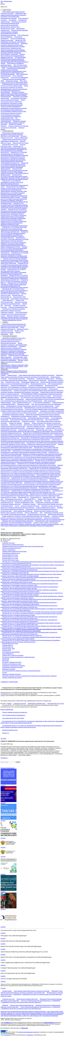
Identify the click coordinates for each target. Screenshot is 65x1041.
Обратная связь (5, 365)
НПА (11, 334)
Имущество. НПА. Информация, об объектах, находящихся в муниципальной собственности (13, 42)
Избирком (5, 322)
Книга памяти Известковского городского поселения (13, 123)
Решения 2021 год (35, 497)
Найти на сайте (21, 1015)
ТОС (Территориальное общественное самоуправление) (10, 119)
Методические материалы (55, 514)
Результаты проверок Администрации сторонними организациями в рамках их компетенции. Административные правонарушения (14, 94)
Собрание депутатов (8, 131)
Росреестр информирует (17, 38)
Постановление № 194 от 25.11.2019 (13, 718)
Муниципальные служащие (55, 992)
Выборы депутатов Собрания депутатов (46, 511)
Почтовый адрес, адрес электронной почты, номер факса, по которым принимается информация (14, 358)
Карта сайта (30, 1015)
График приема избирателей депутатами (14, 139)
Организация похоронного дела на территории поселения (19, 412)
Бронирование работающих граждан (13, 414)
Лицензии (37, 1015)
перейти (3, 785)
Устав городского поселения (16, 378)
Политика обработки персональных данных (13, 1014)
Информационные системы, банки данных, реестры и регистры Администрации (29, 406)
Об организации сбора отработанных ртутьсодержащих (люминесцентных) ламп (13, 110)
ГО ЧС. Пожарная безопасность (21, 402)
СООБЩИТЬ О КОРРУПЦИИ (9, 682)
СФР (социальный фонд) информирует (13, 715)
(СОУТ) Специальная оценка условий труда (51, 412)
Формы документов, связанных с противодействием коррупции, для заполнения (14, 344)
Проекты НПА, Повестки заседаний (48, 499)
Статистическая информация (19, 77)
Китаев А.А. (5, 733)
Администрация (6, 9)
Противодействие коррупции (10, 336)
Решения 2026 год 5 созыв (53, 428)
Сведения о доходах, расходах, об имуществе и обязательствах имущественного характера (14, 318)
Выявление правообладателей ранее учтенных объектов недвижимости (12, 105)
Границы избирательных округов (12, 320)
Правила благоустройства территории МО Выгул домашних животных (13, 56)
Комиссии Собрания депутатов (15, 315)
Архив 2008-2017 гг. (8, 300)
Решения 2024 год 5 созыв (10, 144)
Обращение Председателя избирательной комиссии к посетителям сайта (13, 326)
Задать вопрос (36, 524)
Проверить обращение (12, 366)
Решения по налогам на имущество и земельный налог (18, 657)
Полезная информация (7, 768)
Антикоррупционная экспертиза (36, 514)
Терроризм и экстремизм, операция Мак (52, 411)
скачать (3, 695)
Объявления (4, 372)
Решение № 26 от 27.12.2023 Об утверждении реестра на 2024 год (14, 281)
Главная (3, 375)
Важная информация (7, 371)
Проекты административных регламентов (14, 712)
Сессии (17, 506)
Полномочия (13, 20)
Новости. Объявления (21, 137)
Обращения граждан (11, 81)
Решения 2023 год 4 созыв (10, 643)
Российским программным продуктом (28, 1032)
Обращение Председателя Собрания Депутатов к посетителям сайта (12, 135)
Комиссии (27, 423)
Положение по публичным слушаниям (13, 309)
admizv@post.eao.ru (6, 994)
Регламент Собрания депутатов (11, 662)
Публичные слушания (19, 121)
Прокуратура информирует (18, 385)
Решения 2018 (6, 650)
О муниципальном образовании (15, 68)
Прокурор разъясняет (51, 385)
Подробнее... (4, 758)
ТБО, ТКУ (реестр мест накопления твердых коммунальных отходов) (40, 397)
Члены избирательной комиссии (22, 511)
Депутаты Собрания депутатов (36, 426)
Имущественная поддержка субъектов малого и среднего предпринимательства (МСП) (14, 32)
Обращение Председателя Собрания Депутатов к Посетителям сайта (22, 546)
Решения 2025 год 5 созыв (20, 143)
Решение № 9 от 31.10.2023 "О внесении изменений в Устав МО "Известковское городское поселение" (14, 239)
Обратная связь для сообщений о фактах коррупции (17, 521)
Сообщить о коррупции (17, 365)
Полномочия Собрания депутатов (12, 667)
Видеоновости (23, 371)
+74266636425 (17, 994)
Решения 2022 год (17, 295)
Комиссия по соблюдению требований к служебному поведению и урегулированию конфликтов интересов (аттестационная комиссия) (13, 353)
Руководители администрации (45, 378)
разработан (7, 1035)
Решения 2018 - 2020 (19, 297)
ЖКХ (3, 68)
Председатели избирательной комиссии (14, 324)
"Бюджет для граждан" (15, 124)
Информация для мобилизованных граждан (24, 416)
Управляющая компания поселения (38, 418)
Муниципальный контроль (38, 383)
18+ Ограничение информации (49, 1015)
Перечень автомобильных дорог (18, 307)
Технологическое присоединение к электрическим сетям (11, 117)
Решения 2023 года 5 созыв (44, 430)
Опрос (2, 367)
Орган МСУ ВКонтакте (55, 994)
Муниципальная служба (12, 382)
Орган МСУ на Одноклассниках (39, 994)
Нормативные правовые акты (30, 382)
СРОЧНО (3, 738)
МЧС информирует (14, 372)
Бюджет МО (38, 500)
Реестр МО (7, 305)
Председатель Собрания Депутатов (12, 133)
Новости (15, 371)
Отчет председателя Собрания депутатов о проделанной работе (21, 670)
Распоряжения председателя (19, 298)
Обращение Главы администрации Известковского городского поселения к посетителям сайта (13, 15)
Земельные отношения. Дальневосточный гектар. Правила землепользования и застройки (14, 45)
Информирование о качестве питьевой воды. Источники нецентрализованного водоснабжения (14, 91)
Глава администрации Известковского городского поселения (36, 375)
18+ (2, 2)
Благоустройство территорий (37, 380)
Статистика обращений (11, 367)
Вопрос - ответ (23, 366)
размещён (30, 1035)
